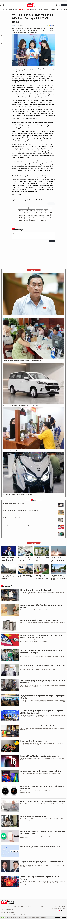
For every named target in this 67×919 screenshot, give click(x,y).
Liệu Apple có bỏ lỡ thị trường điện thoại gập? (13, 503)
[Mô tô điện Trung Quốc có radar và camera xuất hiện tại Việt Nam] (33, 472)
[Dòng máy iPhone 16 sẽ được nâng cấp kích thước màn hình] (10, 761)
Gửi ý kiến (52, 241)
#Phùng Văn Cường (22, 215)
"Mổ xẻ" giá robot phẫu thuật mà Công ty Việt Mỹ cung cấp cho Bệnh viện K (25, 559)
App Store (57, 917)
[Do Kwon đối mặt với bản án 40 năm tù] (10, 821)
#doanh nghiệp (38, 207)
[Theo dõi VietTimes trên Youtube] (59, 910)
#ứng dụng (31, 207)
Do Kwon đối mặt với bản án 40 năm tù (33, 816)
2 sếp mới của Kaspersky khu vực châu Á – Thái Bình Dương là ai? (41, 862)
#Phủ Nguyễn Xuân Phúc (32, 215)
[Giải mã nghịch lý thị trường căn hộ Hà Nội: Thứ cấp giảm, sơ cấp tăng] (8, 569)
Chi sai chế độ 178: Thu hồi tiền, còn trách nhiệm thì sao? (16, 316)
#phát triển (21, 210)
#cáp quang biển (33, 220)
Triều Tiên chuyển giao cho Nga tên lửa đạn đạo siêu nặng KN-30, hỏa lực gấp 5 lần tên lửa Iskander (58, 560)
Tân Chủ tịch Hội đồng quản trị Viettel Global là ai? (37, 726)
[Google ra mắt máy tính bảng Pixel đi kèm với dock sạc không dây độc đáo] (61, 512)
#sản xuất (45, 207)
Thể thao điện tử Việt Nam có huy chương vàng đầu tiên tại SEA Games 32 (41, 878)
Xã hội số (5, 9)
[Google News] (52, 25)
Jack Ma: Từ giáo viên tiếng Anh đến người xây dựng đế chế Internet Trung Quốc (7, 559)
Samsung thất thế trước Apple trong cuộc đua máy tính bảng (40, 771)
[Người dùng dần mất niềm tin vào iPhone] (10, 746)
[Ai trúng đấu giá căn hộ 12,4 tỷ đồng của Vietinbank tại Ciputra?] (41, 551)
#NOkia (46, 210)
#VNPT (50, 207)
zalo (57, 910)
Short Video (40, 9)
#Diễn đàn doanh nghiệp (23, 220)
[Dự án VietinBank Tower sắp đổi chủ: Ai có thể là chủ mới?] (25, 569)
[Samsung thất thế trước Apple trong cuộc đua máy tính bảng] (10, 776)
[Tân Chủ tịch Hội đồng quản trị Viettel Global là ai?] (10, 731)
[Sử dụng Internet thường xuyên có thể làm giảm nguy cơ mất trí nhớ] (10, 806)
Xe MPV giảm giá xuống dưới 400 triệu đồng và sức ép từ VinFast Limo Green (21, 405)
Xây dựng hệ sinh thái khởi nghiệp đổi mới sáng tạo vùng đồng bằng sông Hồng (42, 697)
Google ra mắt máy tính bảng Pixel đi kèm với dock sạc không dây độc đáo (20, 510)
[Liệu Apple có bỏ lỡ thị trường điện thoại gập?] (61, 505)
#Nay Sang (21, 217)
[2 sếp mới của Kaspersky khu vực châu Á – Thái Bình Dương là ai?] (10, 866)
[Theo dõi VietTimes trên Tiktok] (61, 910)
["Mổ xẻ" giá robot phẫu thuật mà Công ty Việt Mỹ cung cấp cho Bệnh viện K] (25, 551)
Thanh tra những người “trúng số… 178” (12, 450)
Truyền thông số (63, 9)
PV (15, 25)
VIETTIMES (33, 5)
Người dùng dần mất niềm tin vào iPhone (33, 741)
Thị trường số (33, 9)
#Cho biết (37, 212)
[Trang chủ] (1, 9)
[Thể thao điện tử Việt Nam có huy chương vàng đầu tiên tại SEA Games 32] (10, 881)
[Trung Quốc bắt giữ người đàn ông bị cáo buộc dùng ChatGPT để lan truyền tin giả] (10, 685)
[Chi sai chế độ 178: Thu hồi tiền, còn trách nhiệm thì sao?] (33, 294)
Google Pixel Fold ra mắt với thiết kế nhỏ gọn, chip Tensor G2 (17, 517)
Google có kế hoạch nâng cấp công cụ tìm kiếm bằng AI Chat (40, 846)
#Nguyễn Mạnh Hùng (49, 212)
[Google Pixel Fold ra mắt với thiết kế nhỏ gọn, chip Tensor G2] (61, 519)
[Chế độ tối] (59, 5)
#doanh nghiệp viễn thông (30, 210)
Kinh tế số (15, 9)
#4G (42, 212)
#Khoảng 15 (41, 215)
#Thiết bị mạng (39, 210)
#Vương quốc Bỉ (28, 217)
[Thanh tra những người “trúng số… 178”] (33, 428)
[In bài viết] (47, 25)
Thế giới (46, 9)
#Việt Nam (48, 215)
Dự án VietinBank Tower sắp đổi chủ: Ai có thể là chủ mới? (25, 576)
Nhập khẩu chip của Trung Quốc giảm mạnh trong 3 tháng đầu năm (42, 665)
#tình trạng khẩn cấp (42, 220)
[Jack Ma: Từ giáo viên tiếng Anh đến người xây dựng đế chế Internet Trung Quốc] (8, 551)
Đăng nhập (64, 5)
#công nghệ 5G (22, 212)
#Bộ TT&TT (25, 207)
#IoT (20, 207)
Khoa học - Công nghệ (24, 9)
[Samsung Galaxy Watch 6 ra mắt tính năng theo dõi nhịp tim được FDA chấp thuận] (10, 791)
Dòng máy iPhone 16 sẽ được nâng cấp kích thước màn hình (39, 756)
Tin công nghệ (7, 586)
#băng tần (49, 217)
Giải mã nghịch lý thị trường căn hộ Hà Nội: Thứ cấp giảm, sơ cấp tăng (8, 577)
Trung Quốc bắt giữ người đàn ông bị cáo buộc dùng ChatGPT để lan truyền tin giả (42, 681)
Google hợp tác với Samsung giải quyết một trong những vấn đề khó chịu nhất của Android (42, 832)
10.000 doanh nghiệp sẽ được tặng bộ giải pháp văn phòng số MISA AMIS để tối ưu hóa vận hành (42, 712)
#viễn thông (43, 217)
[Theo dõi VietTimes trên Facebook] (55, 910)
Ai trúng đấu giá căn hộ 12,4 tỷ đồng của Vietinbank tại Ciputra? (41, 559)
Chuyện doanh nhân (53, 9)
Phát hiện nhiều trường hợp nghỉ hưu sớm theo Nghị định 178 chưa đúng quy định (22, 360)
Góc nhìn (10, 9)
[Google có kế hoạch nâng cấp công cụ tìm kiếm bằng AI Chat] (10, 851)
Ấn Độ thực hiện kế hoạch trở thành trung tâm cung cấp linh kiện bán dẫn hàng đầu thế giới (24, 532)
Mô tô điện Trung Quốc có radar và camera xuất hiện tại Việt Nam (18, 494)
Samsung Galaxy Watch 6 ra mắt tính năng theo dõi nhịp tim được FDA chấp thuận (42, 787)
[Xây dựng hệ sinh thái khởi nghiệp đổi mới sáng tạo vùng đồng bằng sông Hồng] (10, 700)
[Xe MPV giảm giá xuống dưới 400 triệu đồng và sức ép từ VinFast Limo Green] (33, 383)
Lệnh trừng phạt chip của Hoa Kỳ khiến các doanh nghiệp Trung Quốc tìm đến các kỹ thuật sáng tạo (26, 525)
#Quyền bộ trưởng (30, 212)
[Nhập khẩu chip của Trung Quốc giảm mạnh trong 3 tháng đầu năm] (10, 670)
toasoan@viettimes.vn (58, 905)
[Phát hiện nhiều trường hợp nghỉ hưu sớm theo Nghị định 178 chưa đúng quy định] (33, 338)
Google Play (63, 917)
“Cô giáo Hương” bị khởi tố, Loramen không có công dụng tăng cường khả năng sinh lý (41, 577)
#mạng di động (36, 217)
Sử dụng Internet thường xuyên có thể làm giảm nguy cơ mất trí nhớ (42, 801)
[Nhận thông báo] (56, 5)
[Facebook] (45, 25)
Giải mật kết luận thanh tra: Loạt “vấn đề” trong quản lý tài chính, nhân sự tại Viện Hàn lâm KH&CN (58, 577)
